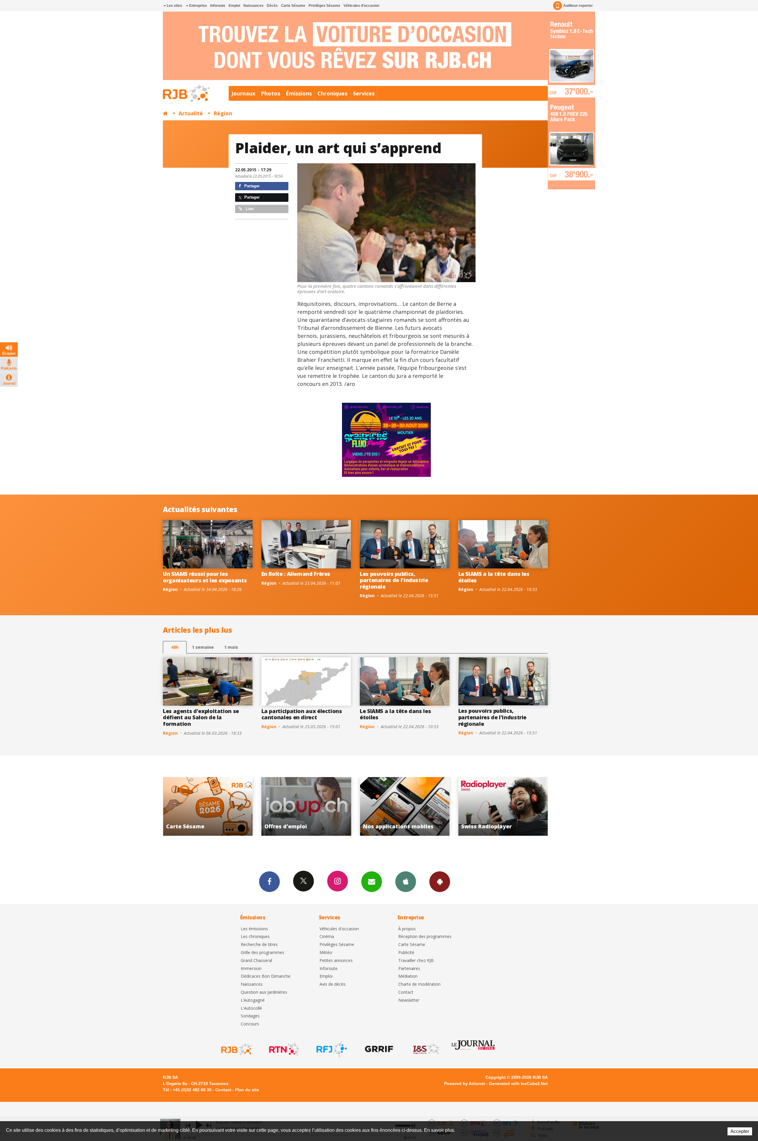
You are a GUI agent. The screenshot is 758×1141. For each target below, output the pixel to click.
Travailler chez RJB (416, 960)
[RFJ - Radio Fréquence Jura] (331, 1049)
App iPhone (405, 881)
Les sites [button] (174, 6)
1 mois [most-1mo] (231, 647)
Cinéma (326, 936)
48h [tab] (175, 647)
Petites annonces (336, 960)
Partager (251, 186)
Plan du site (247, 1089)
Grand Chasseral (256, 960)
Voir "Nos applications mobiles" (248, 806)
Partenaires (409, 968)
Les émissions (254, 928)
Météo (325, 952)
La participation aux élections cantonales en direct (301, 714)
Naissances (253, 6)
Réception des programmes (425, 936)
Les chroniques (255, 936)
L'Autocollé (251, 1008)
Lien (249, 209)
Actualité (191, 113)
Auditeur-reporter (578, 6)
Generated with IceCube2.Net (518, 1083)
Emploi (234, 6)
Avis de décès (332, 984)
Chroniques (332, 93)
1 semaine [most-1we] (203, 647)
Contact (405, 992)
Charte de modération (419, 984)
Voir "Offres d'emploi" (543, 806)
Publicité (406, 952)
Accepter (739, 1131)
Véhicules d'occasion (361, 6)
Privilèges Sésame (324, 6)
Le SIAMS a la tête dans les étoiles (493, 577)
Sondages (250, 1016)
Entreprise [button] (197, 6)
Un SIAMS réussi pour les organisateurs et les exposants (205, 577)
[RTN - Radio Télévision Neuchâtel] (283, 1049)
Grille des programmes (262, 952)
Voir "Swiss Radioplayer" (346, 806)
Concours (250, 1024)
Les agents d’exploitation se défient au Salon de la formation (201, 717)
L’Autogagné (253, 1000)
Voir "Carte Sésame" (444, 806)
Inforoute (217, 6)
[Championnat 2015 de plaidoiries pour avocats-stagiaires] (386, 222)
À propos (407, 928)
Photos (270, 93)
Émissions (299, 93)
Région (222, 113)
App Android (439, 881)
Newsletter (408, 1000)
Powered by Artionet (464, 1083)
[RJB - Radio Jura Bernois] (236, 1049)
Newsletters (371, 881)
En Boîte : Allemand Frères (295, 573)
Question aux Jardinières (264, 992)
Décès (272, 6)
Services (364, 93)
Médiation (407, 976)
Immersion (251, 968)
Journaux (243, 93)
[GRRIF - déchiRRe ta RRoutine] (378, 1049)
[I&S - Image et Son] (425, 1049)
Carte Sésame (293, 6)
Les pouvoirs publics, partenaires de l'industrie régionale (394, 580)
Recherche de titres (259, 944)
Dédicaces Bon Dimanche (265, 976)
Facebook (269, 881)
